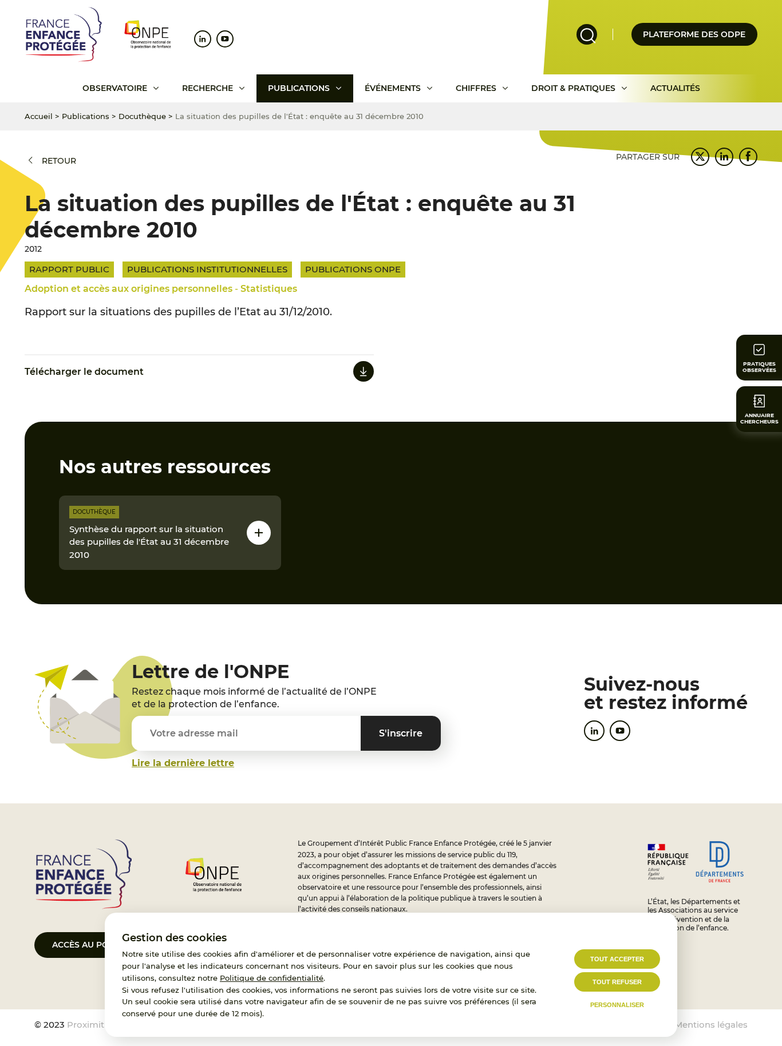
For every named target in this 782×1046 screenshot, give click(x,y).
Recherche (207, 88)
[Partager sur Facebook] (748, 156)
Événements (393, 88)
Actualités (675, 88)
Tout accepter (617, 959)
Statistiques (268, 288)
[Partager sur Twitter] (700, 156)
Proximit (85, 1024)
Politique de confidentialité (271, 977)
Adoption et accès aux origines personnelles (128, 288)
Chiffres (476, 88)
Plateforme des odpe (694, 34)
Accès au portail (92, 945)
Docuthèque (142, 116)
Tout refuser (617, 981)
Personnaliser (617, 1004)
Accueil (39, 116)
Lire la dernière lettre (183, 763)
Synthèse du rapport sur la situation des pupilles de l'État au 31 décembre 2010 (149, 542)
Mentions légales (711, 1024)
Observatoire (114, 88)
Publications (299, 88)
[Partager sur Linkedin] (724, 156)
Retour (59, 161)
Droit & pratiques (573, 88)
